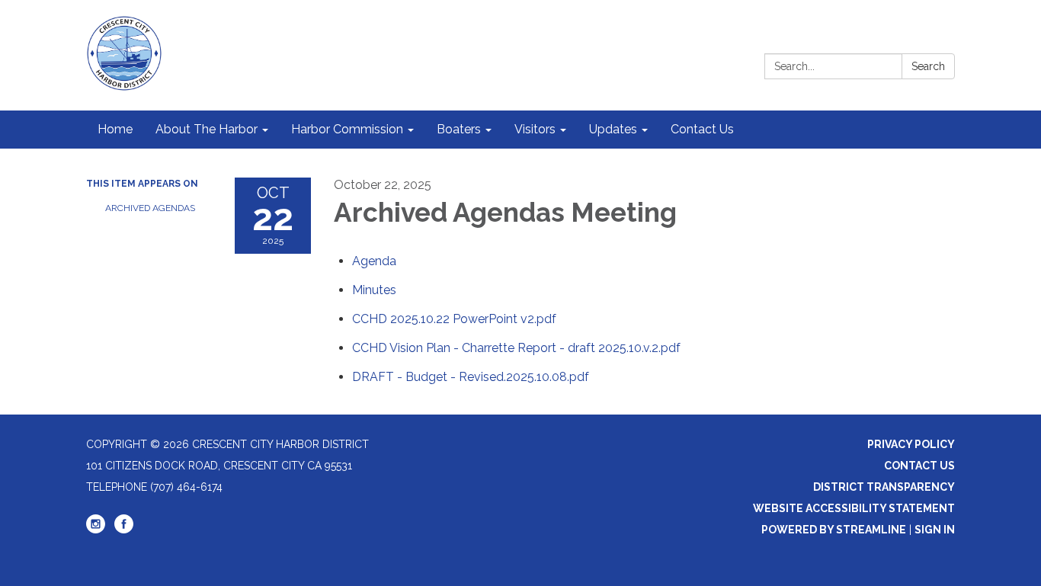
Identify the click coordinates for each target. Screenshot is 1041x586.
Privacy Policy (911, 444)
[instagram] (95, 530)
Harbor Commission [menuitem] (347, 129)
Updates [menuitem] (613, 129)
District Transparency (884, 487)
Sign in (934, 530)
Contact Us (919, 466)
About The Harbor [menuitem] (206, 129)
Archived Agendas (150, 208)
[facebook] (123, 530)
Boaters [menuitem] (459, 129)
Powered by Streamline (833, 530)
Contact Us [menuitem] (702, 129)
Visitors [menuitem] (535, 129)
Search (928, 66)
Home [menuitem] (115, 129)
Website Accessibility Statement (854, 508)
